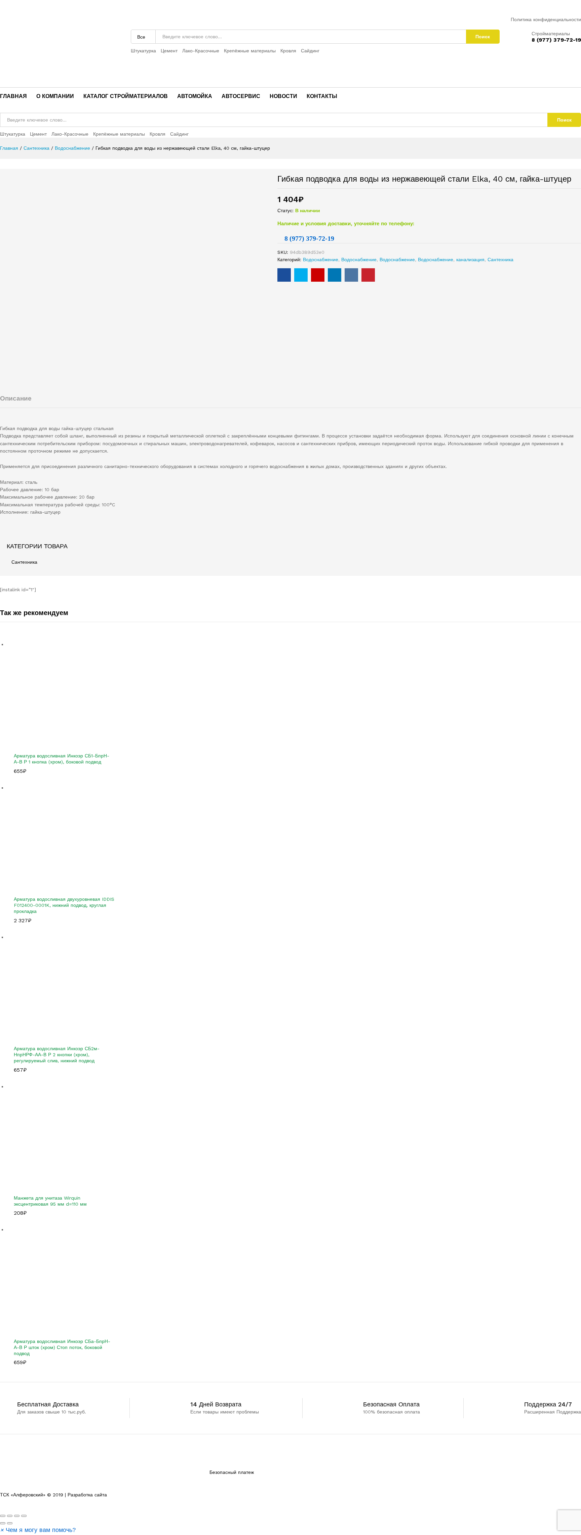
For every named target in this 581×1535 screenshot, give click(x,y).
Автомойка (194, 96)
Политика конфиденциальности (546, 19)
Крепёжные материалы (250, 50)
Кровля (288, 50)
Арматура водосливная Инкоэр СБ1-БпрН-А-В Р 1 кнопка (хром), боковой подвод (61, 758)
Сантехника (500, 259)
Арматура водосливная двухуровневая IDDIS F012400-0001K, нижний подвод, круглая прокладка (64, 905)
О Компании (55, 96)
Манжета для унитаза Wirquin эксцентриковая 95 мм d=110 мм (50, 1201)
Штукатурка (143, 50)
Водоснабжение (320, 259)
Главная (13, 96)
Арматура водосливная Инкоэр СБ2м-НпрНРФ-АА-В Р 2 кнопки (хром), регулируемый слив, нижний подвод (57, 1054)
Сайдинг (310, 50)
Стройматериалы (551, 33)
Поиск (482, 36)
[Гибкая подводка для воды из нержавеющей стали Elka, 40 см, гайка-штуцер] (284, 275)
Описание (16, 398)
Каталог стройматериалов (125, 96)
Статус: (285, 210)
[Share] (9, 1516)
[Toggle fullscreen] (17, 1516)
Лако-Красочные (200, 50)
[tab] (290, 401)
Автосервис (241, 96)
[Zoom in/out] (24, 1516)
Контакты (322, 96)
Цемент (169, 50)
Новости (283, 96)
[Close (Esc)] (2, 1516)
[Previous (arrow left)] (2, 1523)
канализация (470, 259)
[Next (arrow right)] (9, 1523)
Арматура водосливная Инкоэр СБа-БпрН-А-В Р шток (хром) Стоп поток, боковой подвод (62, 1347)
